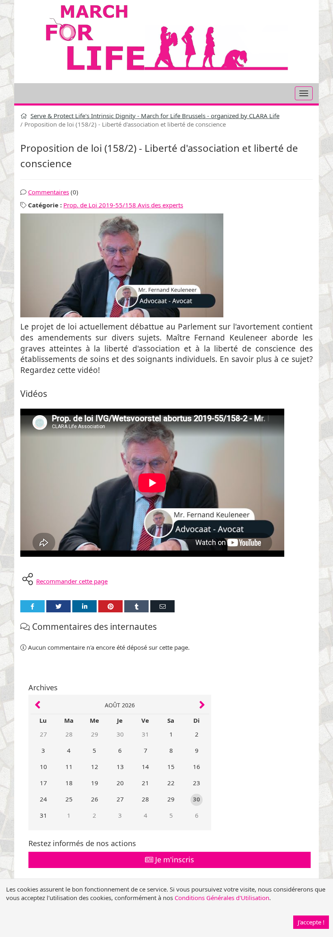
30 (120, 734)
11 (69, 767)
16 (196, 767)
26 (94, 799)
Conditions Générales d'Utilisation (222, 898)
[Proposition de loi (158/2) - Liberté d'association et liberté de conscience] (166, 265)
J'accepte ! (311, 922)
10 (43, 767)
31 (145, 734)
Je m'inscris (173, 859)
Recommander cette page (72, 581)
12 (94, 767)
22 (171, 783)
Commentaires (48, 192)
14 (145, 767)
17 (43, 783)
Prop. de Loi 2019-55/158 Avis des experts (123, 205)
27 (43, 734)
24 (43, 799)
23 (196, 783)
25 (69, 799)
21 (145, 783)
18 (69, 783)
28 (69, 734)
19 (94, 783)
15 (171, 767)
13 (120, 767)
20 (120, 783)
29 (94, 734)
